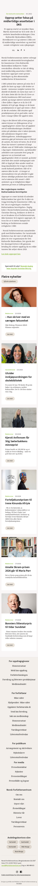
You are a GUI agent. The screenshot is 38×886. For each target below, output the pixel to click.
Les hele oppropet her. (11, 254)
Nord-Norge (19, 851)
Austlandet (25, 842)
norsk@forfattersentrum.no (11, 865)
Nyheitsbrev (19, 752)
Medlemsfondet (19, 684)
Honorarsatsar (19, 666)
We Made (19, 883)
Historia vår (19, 812)
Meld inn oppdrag (19, 670)
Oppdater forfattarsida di (19, 707)
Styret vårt (19, 803)
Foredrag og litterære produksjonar (19, 679)
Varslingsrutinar (19, 729)
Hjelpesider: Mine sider (19, 702)
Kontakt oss (19, 799)
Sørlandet (12, 842)
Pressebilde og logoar (19, 780)
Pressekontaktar (19, 767)
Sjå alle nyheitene (10, 281)
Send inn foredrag (19, 711)
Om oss (19, 794)
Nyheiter (19, 771)
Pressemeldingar (19, 776)
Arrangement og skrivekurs (19, 748)
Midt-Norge (25, 847)
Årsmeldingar (19, 808)
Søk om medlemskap (19, 716)
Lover (19, 817)
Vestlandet (12, 847)
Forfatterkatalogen (19, 675)
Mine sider (19, 698)
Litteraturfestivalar (19, 734)
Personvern (19, 826)
